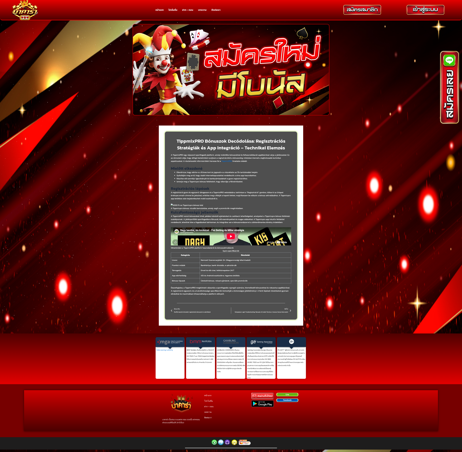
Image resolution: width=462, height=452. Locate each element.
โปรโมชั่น (173, 10)
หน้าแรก (159, 10)
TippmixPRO (226, 161)
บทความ (202, 10)
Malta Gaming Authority (164, 350)
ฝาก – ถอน (187, 10)
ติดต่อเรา (216, 10)
